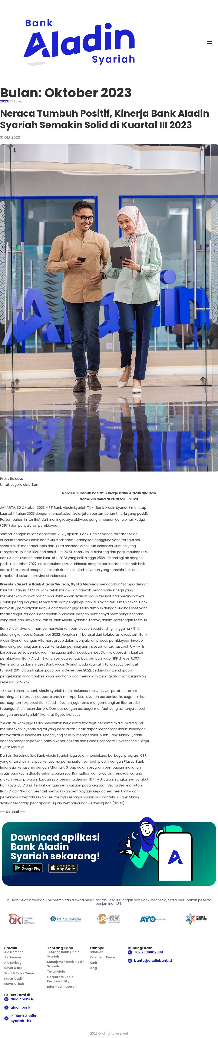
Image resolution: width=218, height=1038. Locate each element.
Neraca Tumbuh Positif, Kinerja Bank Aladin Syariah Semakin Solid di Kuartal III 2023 (104, 119)
